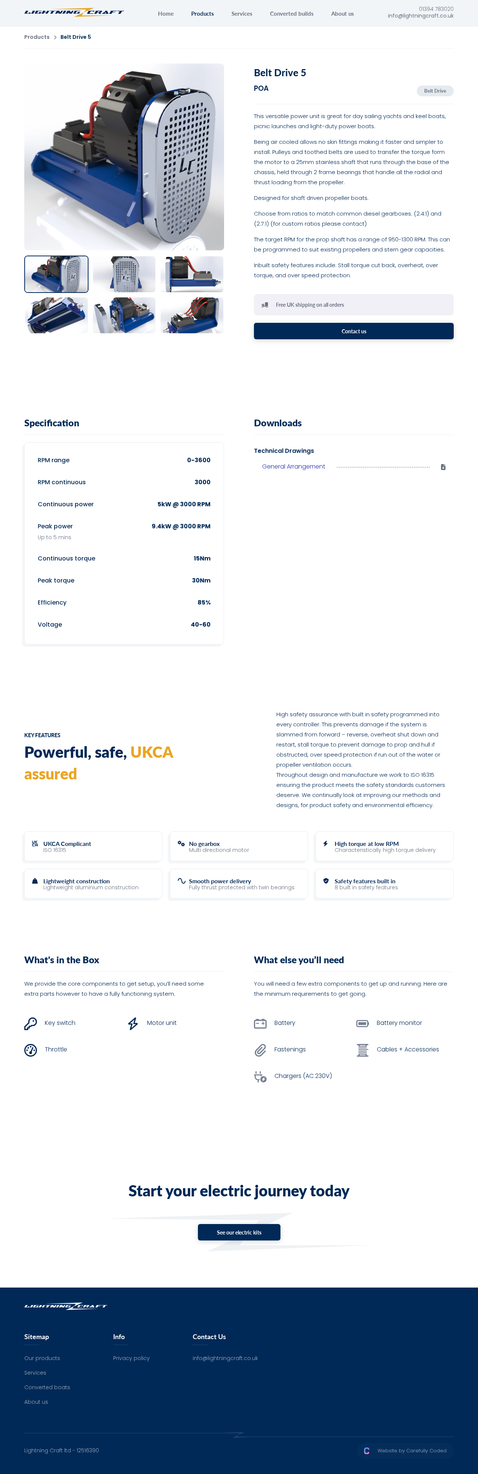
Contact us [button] (354, 331)
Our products (42, 1359)
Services (242, 13)
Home (166, 13)
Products (202, 13)
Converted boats (47, 1388)
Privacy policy (131, 1359)
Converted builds (292, 13)
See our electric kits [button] (239, 1232)
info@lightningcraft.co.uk (225, 1359)
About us (342, 13)
